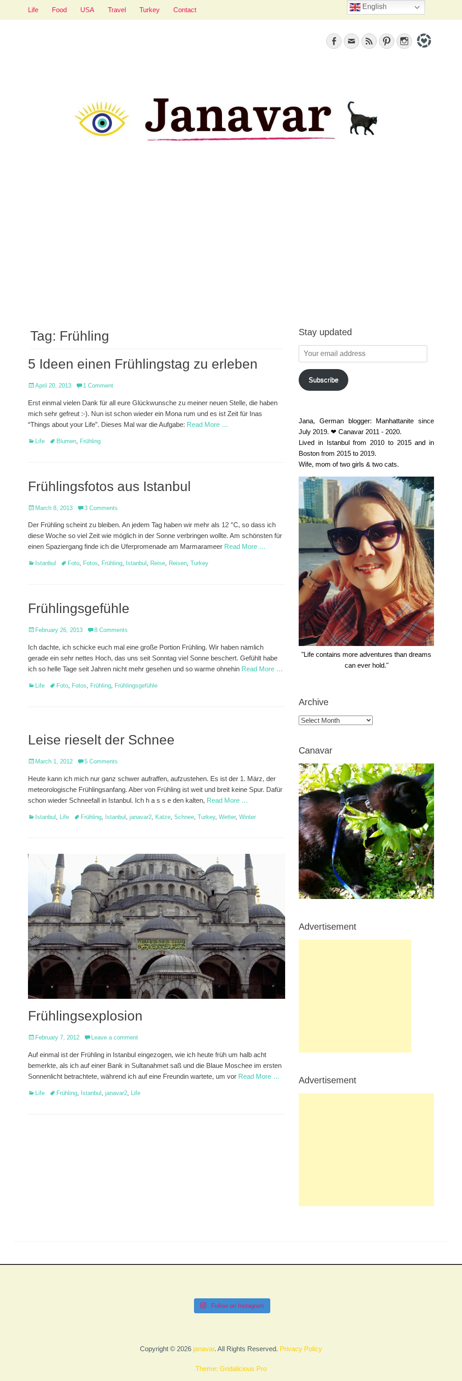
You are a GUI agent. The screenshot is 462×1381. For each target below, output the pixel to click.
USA (87, 10)
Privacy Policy (301, 1349)
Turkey (149, 10)
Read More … (207, 424)
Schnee (184, 817)
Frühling (90, 441)
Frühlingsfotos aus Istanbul (109, 486)
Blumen (66, 441)
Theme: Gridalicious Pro (231, 1368)
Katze (163, 817)
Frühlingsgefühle (78, 608)
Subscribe (323, 380)
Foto (73, 563)
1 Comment (98, 385)
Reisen (178, 563)
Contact (184, 10)
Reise (157, 563)
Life (33, 10)
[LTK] (423, 49)
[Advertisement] (231, 244)
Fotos (90, 563)
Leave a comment (114, 1037)
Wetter (227, 817)
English (373, 6)
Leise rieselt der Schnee (101, 739)
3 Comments (101, 508)
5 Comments (101, 761)
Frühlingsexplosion (85, 1015)
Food (59, 10)
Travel (117, 10)
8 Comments (111, 630)
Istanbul (45, 563)
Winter (247, 817)
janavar (203, 1349)
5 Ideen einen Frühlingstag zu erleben (143, 363)
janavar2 (140, 817)
